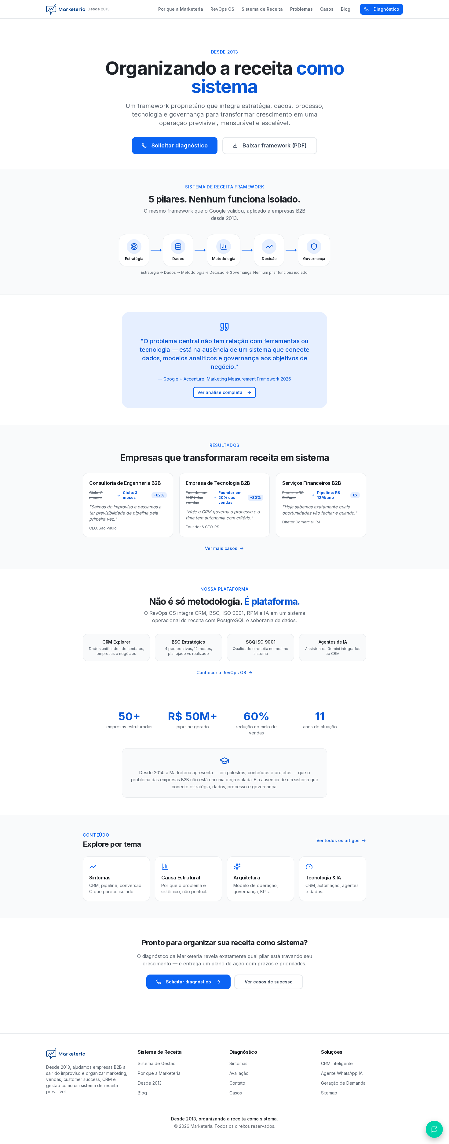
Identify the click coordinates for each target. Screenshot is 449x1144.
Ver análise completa (220, 392)
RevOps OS (222, 9)
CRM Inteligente (337, 1063)
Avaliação (239, 1073)
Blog (345, 9)
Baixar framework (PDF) (275, 145)
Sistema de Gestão (157, 1063)
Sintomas (238, 1063)
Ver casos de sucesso (269, 981)
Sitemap (329, 1092)
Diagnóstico (386, 9)
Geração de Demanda (343, 1083)
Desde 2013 (150, 1083)
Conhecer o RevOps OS (221, 672)
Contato (237, 1083)
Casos (327, 9)
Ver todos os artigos (338, 840)
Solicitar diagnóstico (179, 145)
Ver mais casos (221, 548)
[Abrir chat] (434, 1129)
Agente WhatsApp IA (342, 1073)
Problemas (301, 9)
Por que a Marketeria (180, 9)
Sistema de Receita (262, 9)
